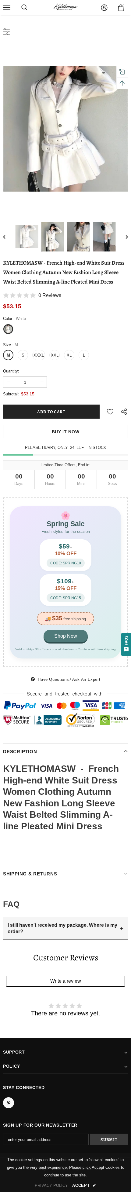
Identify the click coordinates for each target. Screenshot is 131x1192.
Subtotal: (11, 394)
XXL (54, 355)
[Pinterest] (8, 1102)
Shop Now (65, 636)
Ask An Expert (86, 679)
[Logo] (65, 7)
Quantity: (11, 371)
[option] (65, 129)
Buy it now (66, 431)
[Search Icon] (24, 8)
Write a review (65, 981)
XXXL (39, 355)
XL (69, 355)
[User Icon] (104, 8)
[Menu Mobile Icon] (6, 7)
